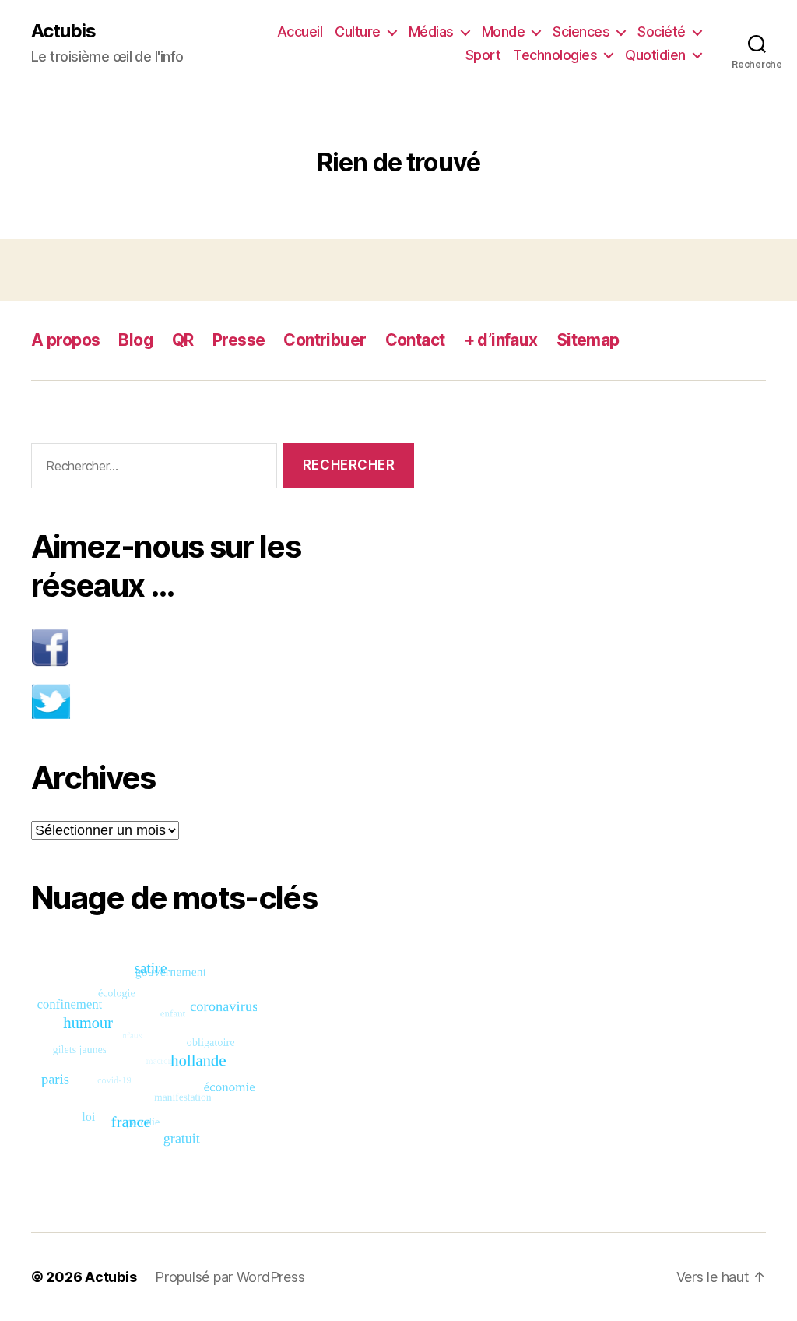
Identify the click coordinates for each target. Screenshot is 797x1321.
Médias (431, 31)
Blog (135, 340)
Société (661, 31)
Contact (415, 340)
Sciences (581, 31)
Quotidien (655, 55)
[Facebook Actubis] (222, 648)
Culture (358, 31)
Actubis (63, 31)
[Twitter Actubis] (222, 701)
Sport (483, 55)
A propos (65, 340)
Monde (503, 31)
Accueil (300, 31)
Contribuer (324, 340)
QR (183, 340)
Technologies (555, 55)
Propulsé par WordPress (229, 1277)
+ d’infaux (501, 340)
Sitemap (588, 340)
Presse (238, 340)
